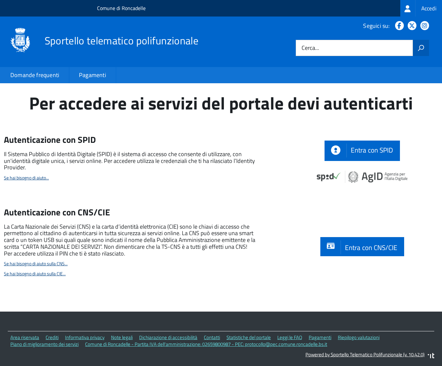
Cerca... (310, 48)
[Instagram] (423, 25)
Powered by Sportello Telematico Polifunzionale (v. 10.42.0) (365, 354)
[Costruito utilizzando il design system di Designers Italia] (431, 356)
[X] (410, 25)
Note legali (122, 337)
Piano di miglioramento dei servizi (44, 344)
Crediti (52, 337)
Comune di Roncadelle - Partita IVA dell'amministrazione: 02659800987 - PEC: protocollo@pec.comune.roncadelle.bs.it (206, 344)
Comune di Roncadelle (121, 8)
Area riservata (24, 337)
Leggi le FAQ (289, 337)
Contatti (212, 337)
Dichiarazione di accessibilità (168, 337)
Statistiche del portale (249, 337)
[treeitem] (421, 8)
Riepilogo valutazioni (359, 337)
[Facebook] (398, 25)
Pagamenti (92, 75)
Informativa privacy (85, 337)
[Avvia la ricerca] (421, 48)
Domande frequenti (34, 75)
